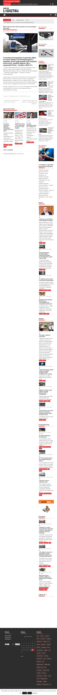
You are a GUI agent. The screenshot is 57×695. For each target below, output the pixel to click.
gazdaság (43, 647)
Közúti (40, 566)
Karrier (40, 242)
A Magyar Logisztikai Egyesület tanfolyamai (46, 165)
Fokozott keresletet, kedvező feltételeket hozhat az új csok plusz (28, 4)
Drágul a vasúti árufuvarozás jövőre (50, 83)
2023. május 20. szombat (45, 454)
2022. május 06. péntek (44, 524)
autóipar (42, 636)
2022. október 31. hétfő (44, 386)
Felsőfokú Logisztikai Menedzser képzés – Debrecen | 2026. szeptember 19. (46, 190)
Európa (38, 644)
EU (49, 641)
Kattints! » (45, 79)
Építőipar (41, 401)
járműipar (39, 653)
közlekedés (23, 96)
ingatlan (45, 650)
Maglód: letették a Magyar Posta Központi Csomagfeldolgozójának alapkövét (29, 102)
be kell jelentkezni (19, 153)
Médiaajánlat (8, 639)
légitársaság (47, 664)
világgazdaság (44, 678)
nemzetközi (39, 670)
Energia (40, 313)
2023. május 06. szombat (45, 366)
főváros (38, 647)
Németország (46, 670)
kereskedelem (40, 655)
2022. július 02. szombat (45, 407)
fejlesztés (43, 644)
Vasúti (8, 96)
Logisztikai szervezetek (43, 588)
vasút (29, 96)
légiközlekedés (40, 664)
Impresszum (8, 637)
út (50, 684)
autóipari (47, 636)
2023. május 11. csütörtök (45, 477)
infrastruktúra (40, 650)
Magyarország (40, 667)
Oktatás (40, 360)
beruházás (43, 638)
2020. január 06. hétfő (44, 548)
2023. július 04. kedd (44, 331)
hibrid (48, 647)
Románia (44, 673)
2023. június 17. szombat (45, 215)
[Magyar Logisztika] (4, 15)
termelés (45, 675)
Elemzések (6, 144)
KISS (19, 96)
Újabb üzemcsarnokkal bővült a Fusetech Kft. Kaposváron (11, 101)
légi (43, 661)
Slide (44, 242)
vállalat (44, 681)
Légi (48, 469)
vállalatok (39, 684)
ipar (50, 650)
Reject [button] (29, 693)
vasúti (38, 678)
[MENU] (56, 15)
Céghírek (17, 143)
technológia (39, 675)
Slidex (5, 96)
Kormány (46, 655)
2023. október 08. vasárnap (45, 432)
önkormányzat (45, 684)
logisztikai (39, 661)
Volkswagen (39, 681)
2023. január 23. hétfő (44, 275)
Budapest (14, 96)
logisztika (49, 658)
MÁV (27, 96)
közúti (44, 658)
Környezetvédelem (47, 446)
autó (38, 636)
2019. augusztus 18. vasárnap (46, 572)
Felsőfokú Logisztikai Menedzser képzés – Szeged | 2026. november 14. (46, 185)
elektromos (39, 641)
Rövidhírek (46, 542)
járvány (43, 653)
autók (38, 638)
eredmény (45, 641)
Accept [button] (24, 693)
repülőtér (39, 673)
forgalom (49, 644)
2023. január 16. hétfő (44, 296)
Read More (34, 693)
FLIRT (17, 96)
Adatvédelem (8, 635)
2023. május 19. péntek (44, 249)
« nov (22, 656)
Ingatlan (10, 144)
